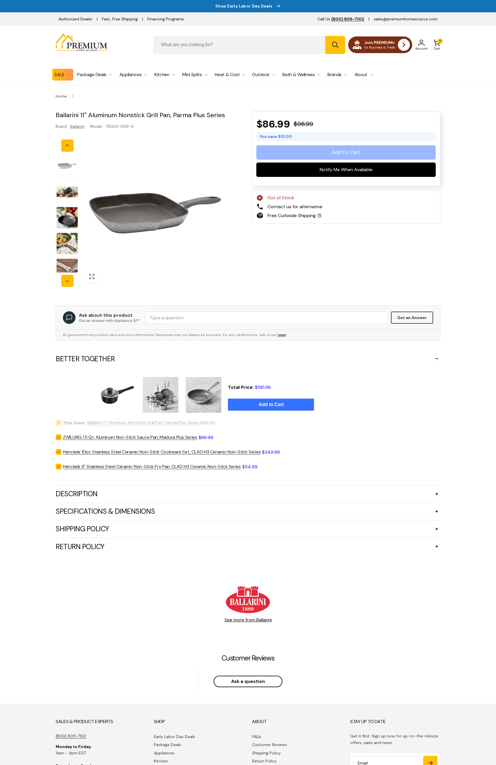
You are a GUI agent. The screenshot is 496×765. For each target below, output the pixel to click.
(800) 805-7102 (71, 736)
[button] (436, 44)
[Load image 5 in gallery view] (67, 269)
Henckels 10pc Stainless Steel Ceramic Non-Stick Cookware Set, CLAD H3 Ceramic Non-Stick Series (162, 452)
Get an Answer (412, 317)
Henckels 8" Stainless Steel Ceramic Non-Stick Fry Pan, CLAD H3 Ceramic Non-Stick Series (152, 466)
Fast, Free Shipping (120, 19)
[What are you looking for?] (335, 45)
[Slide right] (67, 281)
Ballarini (77, 126)
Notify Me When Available (346, 170)
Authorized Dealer (75, 19)
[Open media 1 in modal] (155, 213)
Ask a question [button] (248, 681)
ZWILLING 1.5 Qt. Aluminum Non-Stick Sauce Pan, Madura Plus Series (130, 437)
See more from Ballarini (248, 620)
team (281, 335)
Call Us (340, 19)
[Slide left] (67, 146)
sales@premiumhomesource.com (405, 19)
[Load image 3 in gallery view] (67, 217)
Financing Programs (165, 19)
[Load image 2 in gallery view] (67, 191)
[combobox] (249, 45)
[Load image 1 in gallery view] (67, 165)
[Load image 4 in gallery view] (67, 243)
